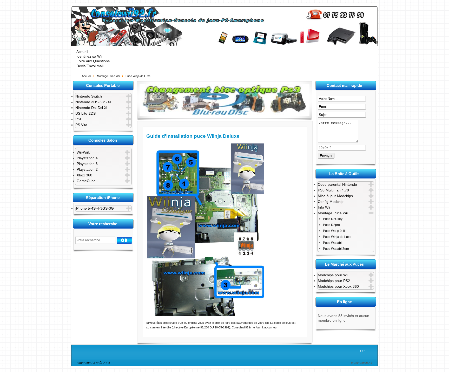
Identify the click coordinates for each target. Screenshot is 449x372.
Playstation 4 (87, 158)
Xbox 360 (84, 175)
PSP (78, 119)
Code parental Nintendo (337, 184)
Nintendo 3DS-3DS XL (93, 102)
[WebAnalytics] (230, 364)
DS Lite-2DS (85, 113)
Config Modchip (331, 201)
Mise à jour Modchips (335, 196)
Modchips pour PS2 (334, 281)
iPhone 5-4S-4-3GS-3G (94, 208)
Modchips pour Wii (333, 275)
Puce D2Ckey (332, 219)
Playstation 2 (87, 169)
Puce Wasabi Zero (336, 249)
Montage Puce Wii (333, 213)
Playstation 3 (87, 164)
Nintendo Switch (88, 96)
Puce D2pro (331, 225)
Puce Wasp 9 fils (334, 231)
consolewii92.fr (361, 363)
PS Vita (81, 125)
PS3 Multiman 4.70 (333, 190)
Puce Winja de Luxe (337, 237)
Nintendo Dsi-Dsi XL (91, 108)
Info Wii (324, 207)
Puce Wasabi (332, 243)
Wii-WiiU (83, 152)
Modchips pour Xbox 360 (338, 286)
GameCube (86, 181)
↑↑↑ (362, 351)
